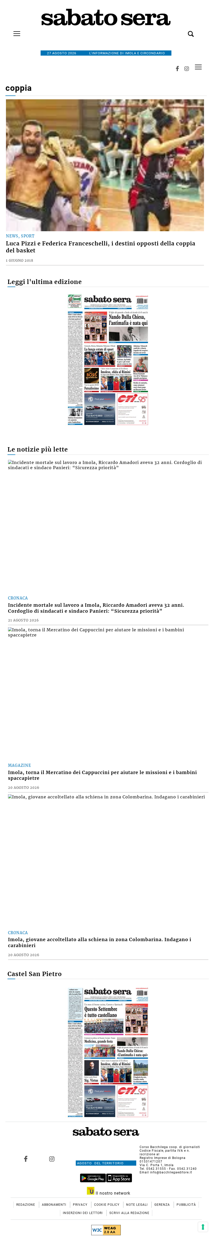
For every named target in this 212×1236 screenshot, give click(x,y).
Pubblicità (186, 1205)
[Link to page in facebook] (26, 1158)
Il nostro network (112, 1193)
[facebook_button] (177, 68)
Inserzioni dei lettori (83, 1213)
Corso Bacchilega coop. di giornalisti (170, 1147)
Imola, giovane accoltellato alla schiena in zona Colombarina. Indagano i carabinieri (99, 942)
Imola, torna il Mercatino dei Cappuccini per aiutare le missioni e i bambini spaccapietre (102, 775)
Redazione (26, 1205)
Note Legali (137, 1205)
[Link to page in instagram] (52, 1158)
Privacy (80, 1205)
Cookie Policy (107, 1205)
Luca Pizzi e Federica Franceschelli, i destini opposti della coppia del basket (100, 247)
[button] (183, 31)
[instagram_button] (186, 68)
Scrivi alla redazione (129, 1213)
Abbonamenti (54, 1205)
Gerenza (162, 1205)
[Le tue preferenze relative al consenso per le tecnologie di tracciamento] (203, 1227)
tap (198, 67)
